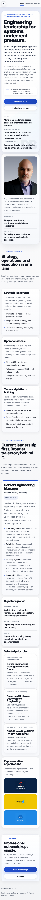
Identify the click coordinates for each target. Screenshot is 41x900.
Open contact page (20, 870)
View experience (20, 101)
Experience (29, 3)
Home (22, 3)
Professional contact (20, 108)
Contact (37, 3)
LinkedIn (20, 876)
